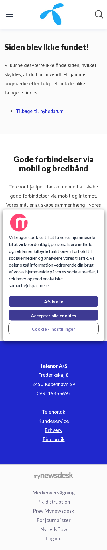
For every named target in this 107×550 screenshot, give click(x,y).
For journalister (54, 520)
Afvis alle (53, 301)
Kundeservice (53, 421)
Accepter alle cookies (53, 315)
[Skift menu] (9, 14)
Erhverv (53, 430)
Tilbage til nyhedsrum (40, 111)
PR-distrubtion (53, 501)
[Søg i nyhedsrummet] (99, 14)
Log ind (53, 538)
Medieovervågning (53, 492)
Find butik (54, 439)
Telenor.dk (53, 412)
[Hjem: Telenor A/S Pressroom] (52, 14)
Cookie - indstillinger (53, 328)
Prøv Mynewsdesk (53, 511)
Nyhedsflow (53, 529)
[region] (53, 275)
